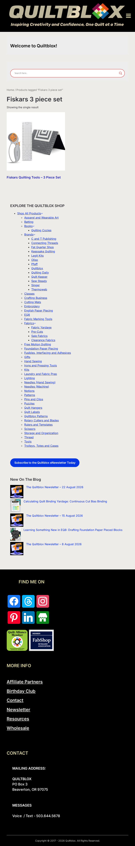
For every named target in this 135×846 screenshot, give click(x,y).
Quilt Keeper (39, 276)
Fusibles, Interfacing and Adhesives (47, 353)
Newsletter (18, 709)
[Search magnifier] (120, 73)
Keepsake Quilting (43, 251)
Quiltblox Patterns (36, 416)
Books (28, 226)
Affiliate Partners (25, 681)
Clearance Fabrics (43, 340)
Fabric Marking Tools (38, 319)
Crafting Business (35, 298)
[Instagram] (43, 601)
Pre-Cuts (37, 331)
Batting (28, 222)
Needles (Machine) (36, 386)
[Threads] (28, 601)
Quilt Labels (32, 412)
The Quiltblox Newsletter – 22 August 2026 (54, 487)
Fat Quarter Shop (42, 247)
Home (10, 90)
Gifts (27, 357)
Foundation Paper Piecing (41, 348)
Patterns (29, 395)
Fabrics (29, 323)
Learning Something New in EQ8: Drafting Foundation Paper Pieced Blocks (73, 530)
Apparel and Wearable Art (41, 217)
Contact (15, 700)
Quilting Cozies (41, 230)
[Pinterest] (14, 617)
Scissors (29, 429)
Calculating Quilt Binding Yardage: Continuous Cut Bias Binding (65, 501)
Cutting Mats (32, 302)
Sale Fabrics (39, 336)
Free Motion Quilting (37, 344)
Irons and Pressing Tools (40, 365)
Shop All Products (29, 213)
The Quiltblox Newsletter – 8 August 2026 (54, 544)
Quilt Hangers (33, 407)
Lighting (29, 378)
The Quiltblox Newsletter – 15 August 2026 (54, 515)
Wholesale (18, 728)
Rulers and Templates (38, 424)
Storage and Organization (41, 433)
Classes (29, 293)
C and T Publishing (43, 238)
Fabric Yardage (41, 327)
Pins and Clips (33, 399)
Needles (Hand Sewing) (40, 382)
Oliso (34, 260)
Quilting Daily (40, 272)
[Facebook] (14, 601)
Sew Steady (39, 281)
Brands (28, 234)
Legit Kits (37, 255)
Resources (18, 718)
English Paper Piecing (38, 310)
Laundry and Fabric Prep (40, 374)
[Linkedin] (28, 617)
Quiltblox (37, 268)
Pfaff (34, 264)
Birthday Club (21, 691)
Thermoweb (39, 289)
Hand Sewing (33, 361)
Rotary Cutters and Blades (41, 420)
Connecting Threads (44, 243)
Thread (29, 437)
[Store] (43, 617)
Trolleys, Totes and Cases (41, 445)
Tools (27, 441)
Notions (29, 391)
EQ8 (27, 315)
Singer (35, 285)
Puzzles (29, 403)
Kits (26, 369)
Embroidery (32, 306)
